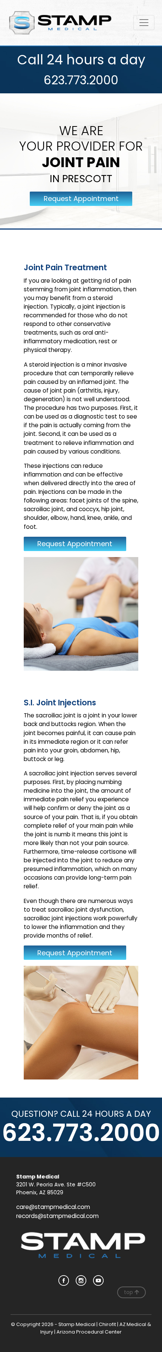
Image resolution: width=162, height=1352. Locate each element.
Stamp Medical (76, 1324)
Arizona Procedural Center (89, 1332)
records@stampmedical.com (57, 1216)
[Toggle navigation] (143, 22)
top (129, 1292)
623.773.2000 (81, 80)
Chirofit (107, 1324)
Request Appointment (81, 198)
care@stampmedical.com (53, 1207)
